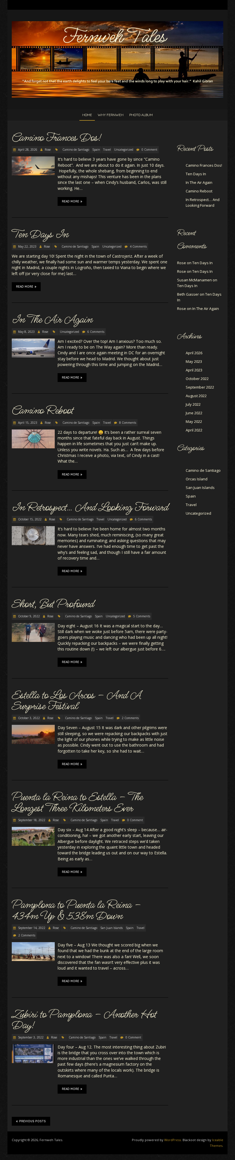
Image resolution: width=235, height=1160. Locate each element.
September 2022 (200, 387)
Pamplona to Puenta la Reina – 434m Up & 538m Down (76, 910)
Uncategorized (123, 150)
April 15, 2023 (27, 423)
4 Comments (138, 246)
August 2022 (196, 395)
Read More (70, 201)
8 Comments (127, 423)
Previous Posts (32, 1121)
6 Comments (95, 332)
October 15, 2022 (29, 519)
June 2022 (194, 412)
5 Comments (141, 616)
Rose (48, 150)
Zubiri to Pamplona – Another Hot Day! (84, 1019)
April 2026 (194, 352)
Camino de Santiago (75, 150)
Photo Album (141, 115)
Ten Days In (40, 234)
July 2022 (193, 404)
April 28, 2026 (27, 150)
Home (87, 115)
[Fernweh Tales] (117, 24)
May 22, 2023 (26, 246)
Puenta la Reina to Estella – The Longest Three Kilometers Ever (77, 802)
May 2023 (194, 361)
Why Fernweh (111, 115)
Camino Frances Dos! (56, 138)
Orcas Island (196, 478)
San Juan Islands (111, 928)
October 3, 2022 (28, 718)
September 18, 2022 (31, 820)
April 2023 (194, 370)
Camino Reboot (42, 411)
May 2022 (194, 421)
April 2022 (194, 430)
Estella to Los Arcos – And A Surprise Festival (76, 700)
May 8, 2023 (26, 332)
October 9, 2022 (28, 616)
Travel (107, 150)
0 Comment (149, 150)
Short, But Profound (53, 604)
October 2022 (197, 378)
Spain (96, 150)
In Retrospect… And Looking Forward (90, 508)
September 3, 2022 (30, 1037)
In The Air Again (52, 320)
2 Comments (130, 718)
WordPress (172, 1140)
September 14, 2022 (31, 928)
